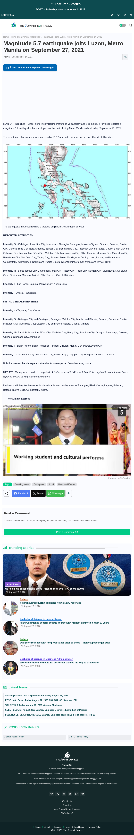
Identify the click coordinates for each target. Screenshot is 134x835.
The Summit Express (73, 830)
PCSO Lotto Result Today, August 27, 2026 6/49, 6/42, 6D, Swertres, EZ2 (41, 700)
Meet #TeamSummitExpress (67, 809)
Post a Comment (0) (67, 532)
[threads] (131, 15)
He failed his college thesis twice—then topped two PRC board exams (44, 588)
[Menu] (4, 25)
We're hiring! (67, 813)
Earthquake (39, 484)
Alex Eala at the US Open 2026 (60, 9)
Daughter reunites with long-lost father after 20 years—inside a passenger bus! (65, 642)
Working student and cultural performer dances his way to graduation (59, 662)
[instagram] (124, 15)
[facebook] (51, 794)
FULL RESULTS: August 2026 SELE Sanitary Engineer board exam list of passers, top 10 (50, 715)
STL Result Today (79, 736)
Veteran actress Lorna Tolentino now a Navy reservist (50, 602)
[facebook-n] (112, 15)
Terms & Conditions (74, 827)
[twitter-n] (118, 15)
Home (6, 37)
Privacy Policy (94, 827)
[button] (122, 25)
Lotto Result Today (15, 736)
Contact (57, 827)
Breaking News (22, 484)
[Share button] (68, 493)
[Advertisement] (67, 95)
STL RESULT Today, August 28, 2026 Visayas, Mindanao (33, 705)
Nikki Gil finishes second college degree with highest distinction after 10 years (64, 622)
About (47, 827)
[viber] (76, 794)
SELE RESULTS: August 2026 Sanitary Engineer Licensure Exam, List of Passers (46, 710)
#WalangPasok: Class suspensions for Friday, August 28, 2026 (36, 695)
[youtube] (82, 794)
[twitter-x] (57, 794)
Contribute (67, 801)
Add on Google (31, 67)
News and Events (19, 37)
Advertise (67, 805)
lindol (51, 484)
